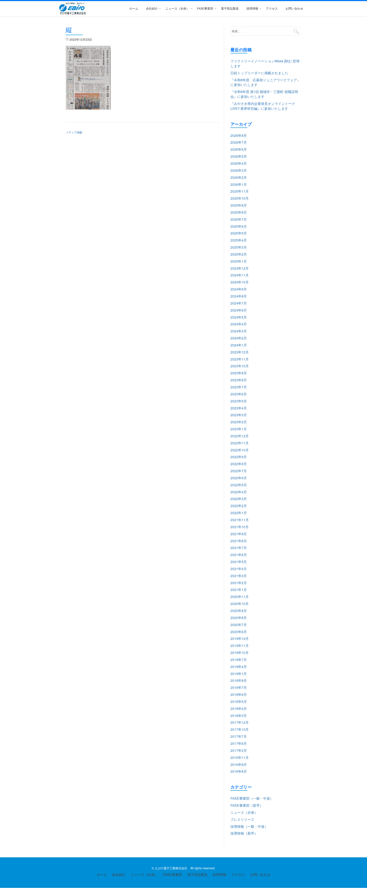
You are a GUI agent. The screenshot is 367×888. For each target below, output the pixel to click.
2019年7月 (238, 659)
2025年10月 (239, 198)
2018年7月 (238, 687)
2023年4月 (238, 408)
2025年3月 (238, 247)
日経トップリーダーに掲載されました (259, 72)
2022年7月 (238, 470)
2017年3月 (238, 750)
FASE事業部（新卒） (246, 805)
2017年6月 (238, 743)
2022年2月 (238, 505)
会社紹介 (152, 8)
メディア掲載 (74, 132)
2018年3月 (238, 715)
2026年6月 (238, 149)
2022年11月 (239, 442)
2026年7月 (238, 142)
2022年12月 (239, 435)
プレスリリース (242, 819)
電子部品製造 (230, 8)
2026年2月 (238, 177)
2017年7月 (238, 736)
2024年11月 (239, 275)
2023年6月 (238, 394)
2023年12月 (239, 352)
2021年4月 (238, 568)
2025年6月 (238, 226)
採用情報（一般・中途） (249, 826)
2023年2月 (238, 421)
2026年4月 (238, 163)
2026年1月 (238, 184)
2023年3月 (238, 414)
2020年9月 (238, 610)
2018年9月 (238, 680)
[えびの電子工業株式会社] (73, 8)
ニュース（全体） (177, 8)
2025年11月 (239, 191)
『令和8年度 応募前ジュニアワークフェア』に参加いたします (265, 82)
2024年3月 (238, 331)
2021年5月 (238, 561)
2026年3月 (238, 170)
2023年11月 (239, 359)
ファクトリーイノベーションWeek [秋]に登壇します (264, 63)
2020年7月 (238, 624)
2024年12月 (239, 268)
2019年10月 (239, 652)
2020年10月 (239, 603)
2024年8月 (238, 296)
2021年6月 (238, 554)
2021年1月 (238, 589)
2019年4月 (238, 666)
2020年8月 (238, 617)
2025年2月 (238, 254)
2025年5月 (238, 233)
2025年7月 (238, 219)
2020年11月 (239, 596)
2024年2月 (238, 338)
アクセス (272, 8)
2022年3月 (238, 498)
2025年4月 (238, 240)
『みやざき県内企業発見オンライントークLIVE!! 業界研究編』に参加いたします (262, 106)
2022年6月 (238, 477)
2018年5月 (238, 701)
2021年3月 (238, 575)
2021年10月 (239, 526)
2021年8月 (238, 540)
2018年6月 (238, 694)
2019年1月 (238, 673)
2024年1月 (238, 345)
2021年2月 (238, 582)
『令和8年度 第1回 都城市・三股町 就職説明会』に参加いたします (264, 94)
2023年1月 (238, 428)
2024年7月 (238, 303)
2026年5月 (238, 156)
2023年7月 (238, 387)
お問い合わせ (294, 8)
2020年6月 (238, 631)
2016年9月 (238, 764)
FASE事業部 (205, 8)
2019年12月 (239, 638)
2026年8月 (238, 135)
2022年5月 (238, 484)
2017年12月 (239, 722)
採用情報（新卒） (244, 833)
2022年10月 (239, 450)
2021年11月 (239, 519)
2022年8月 (238, 463)
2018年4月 (238, 708)
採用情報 (252, 8)
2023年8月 (238, 380)
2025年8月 (238, 212)
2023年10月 (239, 365)
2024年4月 (238, 324)
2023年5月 (238, 401)
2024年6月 (238, 310)
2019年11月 (239, 645)
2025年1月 (238, 261)
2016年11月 (239, 757)
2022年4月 (238, 491)
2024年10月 (239, 282)
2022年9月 (238, 456)
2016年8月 (238, 771)
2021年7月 (238, 547)
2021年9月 (238, 533)
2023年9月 (238, 372)
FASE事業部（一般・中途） (251, 798)
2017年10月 (239, 729)
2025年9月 (238, 205)
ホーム (133, 8)
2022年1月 (238, 512)
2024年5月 (238, 317)
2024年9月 (238, 289)
